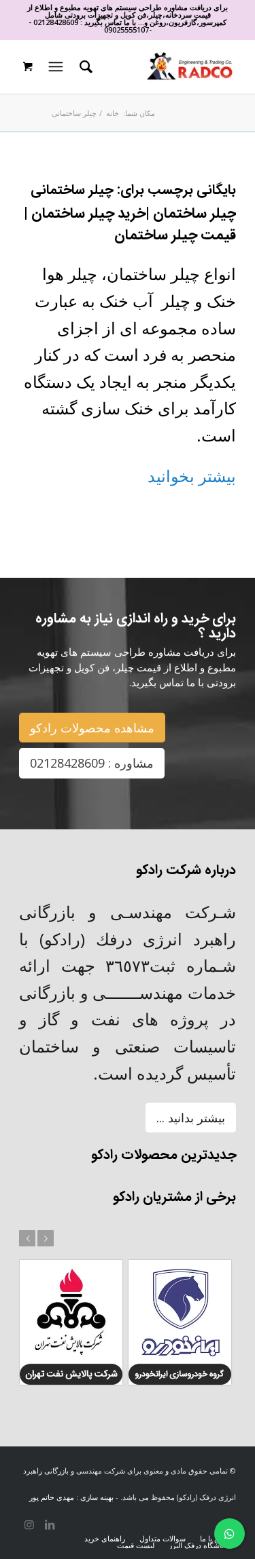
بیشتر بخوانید (192, 476)
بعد (45, 1238)
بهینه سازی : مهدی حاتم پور (71, 1497)
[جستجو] (84, 66)
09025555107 (126, 29)
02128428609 (55, 22)
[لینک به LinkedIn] (49, 1524)
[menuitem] (84, 66)
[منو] (54, 66)
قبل (27, 1238)
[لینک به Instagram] (29, 1524)
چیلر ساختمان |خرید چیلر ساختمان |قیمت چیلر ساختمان (130, 225)
